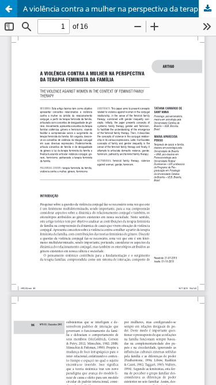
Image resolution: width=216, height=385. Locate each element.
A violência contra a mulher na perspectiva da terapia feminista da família (119, 8)
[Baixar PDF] (207, 8)
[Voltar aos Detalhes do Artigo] (8, 8)
